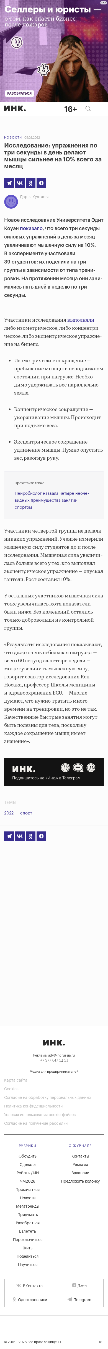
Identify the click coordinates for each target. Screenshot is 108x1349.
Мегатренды (27, 1206)
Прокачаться (28, 1190)
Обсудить (28, 1156)
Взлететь (27, 1232)
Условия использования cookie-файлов (40, 1115)
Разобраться (28, 1223)
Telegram (82, 1300)
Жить (27, 1248)
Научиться (27, 1265)
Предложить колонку (80, 1181)
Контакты (80, 1156)
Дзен (82, 1286)
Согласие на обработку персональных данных (47, 1098)
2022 (9, 813)
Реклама (80, 1165)
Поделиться (27, 1257)
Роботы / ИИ (28, 1173)
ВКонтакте (32, 1286)
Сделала (28, 1165)
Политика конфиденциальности (33, 1106)
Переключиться (27, 1240)
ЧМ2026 (27, 1181)
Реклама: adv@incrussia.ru (54, 1055)
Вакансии (80, 1173)
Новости (13, 137)
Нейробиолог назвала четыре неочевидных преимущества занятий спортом (52, 500)
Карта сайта (15, 1080)
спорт (26, 813)
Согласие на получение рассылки (36, 1124)
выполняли (80, 320)
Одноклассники (32, 1300)
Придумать (27, 1215)
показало (31, 228)
